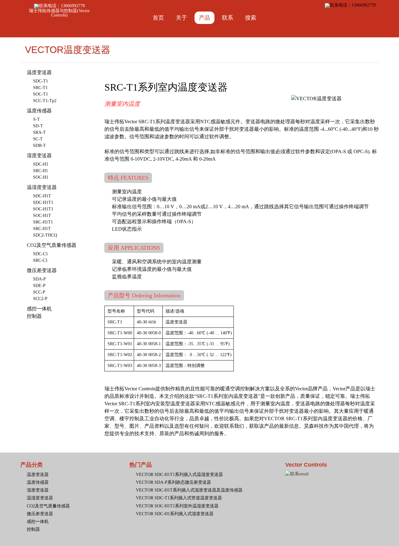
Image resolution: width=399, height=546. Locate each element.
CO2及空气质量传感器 (51, 245)
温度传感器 (39, 110)
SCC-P (39, 292)
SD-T (38, 126)
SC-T (38, 139)
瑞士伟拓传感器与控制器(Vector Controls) (59, 12)
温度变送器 (39, 72)
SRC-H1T (42, 228)
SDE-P (39, 285)
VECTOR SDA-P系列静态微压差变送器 (173, 482)
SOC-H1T (42, 215)
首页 (158, 18)
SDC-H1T (42, 196)
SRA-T (39, 132)
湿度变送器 (39, 155)
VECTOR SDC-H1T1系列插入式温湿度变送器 (179, 474)
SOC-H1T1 (43, 209)
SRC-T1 (40, 87)
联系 (227, 18)
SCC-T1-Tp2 (44, 100)
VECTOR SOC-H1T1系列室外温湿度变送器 (177, 506)
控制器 (34, 316)
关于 (181, 18)
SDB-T (39, 145)
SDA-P (39, 279)
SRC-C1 (40, 260)
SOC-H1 (40, 177)
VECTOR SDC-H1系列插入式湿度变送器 (175, 513)
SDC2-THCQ (45, 235)
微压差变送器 (42, 270)
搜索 (250, 18)
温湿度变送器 (42, 187)
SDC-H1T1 (43, 202)
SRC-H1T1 (43, 222)
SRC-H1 (40, 170)
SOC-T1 (40, 94)
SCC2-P (40, 298)
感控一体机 (39, 308)
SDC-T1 (40, 81)
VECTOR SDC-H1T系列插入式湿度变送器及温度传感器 (189, 490)
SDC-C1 (40, 254)
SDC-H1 (40, 164)
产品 (204, 18)
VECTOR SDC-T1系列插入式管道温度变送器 (179, 498)
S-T (36, 119)
